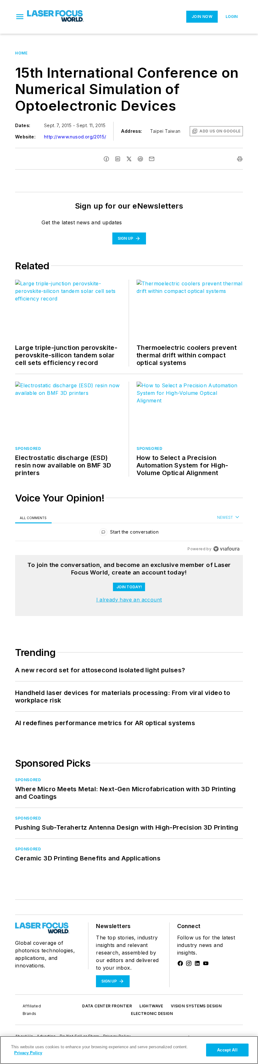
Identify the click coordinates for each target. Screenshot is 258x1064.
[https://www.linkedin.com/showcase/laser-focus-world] (197, 963)
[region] (129, 533)
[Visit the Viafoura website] (226, 549)
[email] (152, 159)
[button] (20, 16)
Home (21, 53)
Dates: (22, 125)
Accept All (227, 1050)
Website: (25, 136)
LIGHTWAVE (151, 1006)
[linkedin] (118, 159)
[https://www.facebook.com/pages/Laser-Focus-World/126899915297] (180, 963)
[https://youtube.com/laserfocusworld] (206, 963)
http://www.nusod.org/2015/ (75, 136)
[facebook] (106, 159)
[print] (240, 159)
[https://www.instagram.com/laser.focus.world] (189, 963)
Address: (131, 131)
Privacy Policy (28, 1052)
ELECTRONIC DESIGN (152, 1013)
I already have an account (129, 599)
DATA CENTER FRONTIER (107, 1006)
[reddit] (140, 159)
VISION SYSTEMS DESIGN (196, 1006)
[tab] (33, 517)
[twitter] (129, 159)
